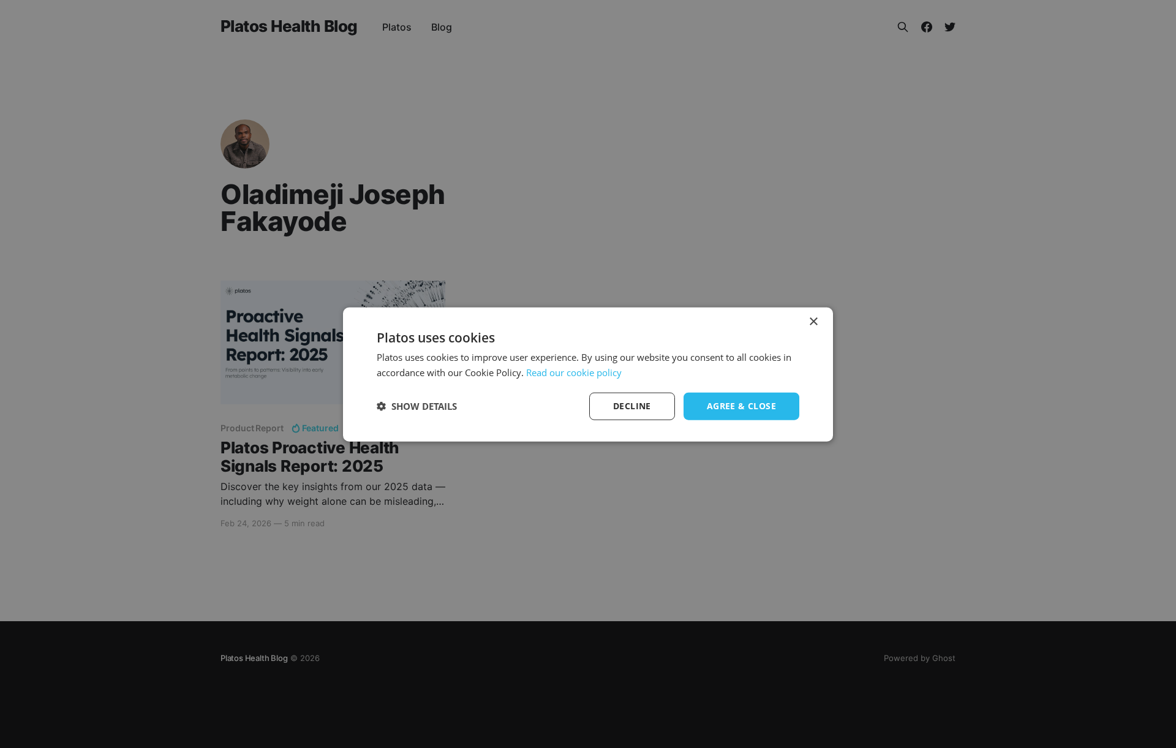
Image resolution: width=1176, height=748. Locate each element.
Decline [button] (632, 405)
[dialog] (588, 374)
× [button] (813, 321)
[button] (417, 405)
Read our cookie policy (574, 372)
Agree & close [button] (741, 405)
